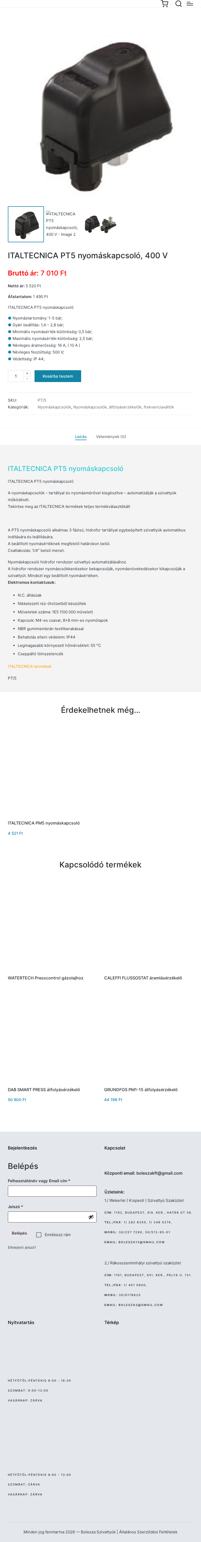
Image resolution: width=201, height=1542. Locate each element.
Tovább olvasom (52, 970)
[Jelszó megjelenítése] (91, 1217)
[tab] (81, 436)
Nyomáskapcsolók (54, 407)
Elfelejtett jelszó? (22, 1247)
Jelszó (23, 1206)
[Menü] (190, 3)
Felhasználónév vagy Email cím (47, 1180)
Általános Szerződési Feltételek (148, 1531)
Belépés (19, 1233)
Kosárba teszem (58, 376)
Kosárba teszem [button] (52, 815)
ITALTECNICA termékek (30, 666)
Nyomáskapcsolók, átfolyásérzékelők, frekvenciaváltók (123, 407)
